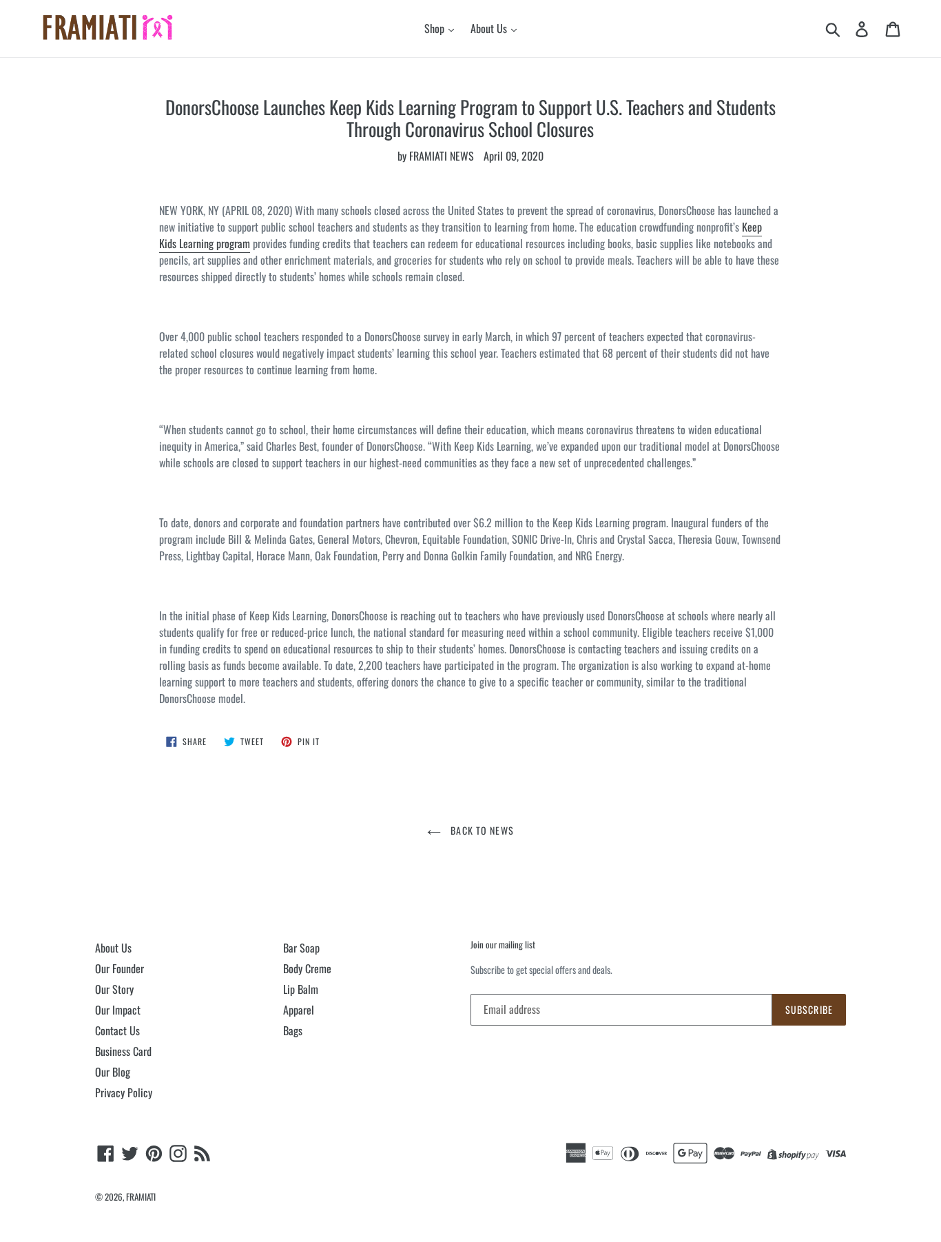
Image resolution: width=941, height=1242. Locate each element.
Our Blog (112, 1071)
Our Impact (118, 1009)
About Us (490, 28)
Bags (292, 1030)
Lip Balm (300, 989)
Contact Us (117, 1030)
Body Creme (307, 968)
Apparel (298, 1009)
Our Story (114, 989)
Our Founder (119, 968)
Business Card (123, 1051)
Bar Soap (301, 947)
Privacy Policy (123, 1092)
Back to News (481, 830)
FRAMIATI (141, 1196)
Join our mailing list (502, 944)
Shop (435, 28)
